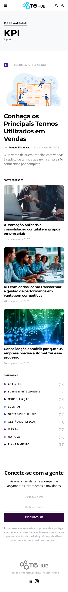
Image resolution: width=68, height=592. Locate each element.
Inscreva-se (34, 517)
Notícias (14, 436)
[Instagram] (37, 581)
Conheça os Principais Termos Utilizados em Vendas (31, 127)
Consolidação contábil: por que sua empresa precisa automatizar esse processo (33, 353)
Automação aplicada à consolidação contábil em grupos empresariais (32, 229)
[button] (62, 5)
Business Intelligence (24, 391)
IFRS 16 (13, 429)
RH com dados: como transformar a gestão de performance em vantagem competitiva (33, 291)
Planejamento (18, 444)
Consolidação (18, 399)
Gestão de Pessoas (22, 421)
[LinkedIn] (30, 581)
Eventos (14, 406)
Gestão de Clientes (22, 414)
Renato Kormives (19, 147)
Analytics (15, 384)
